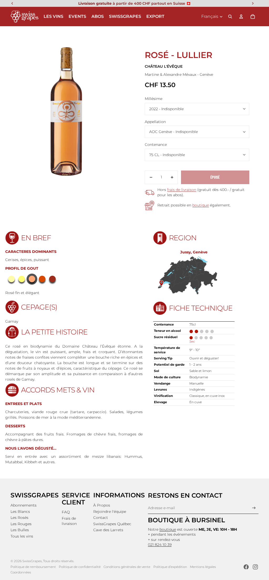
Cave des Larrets (108, 530)
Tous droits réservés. (58, 561)
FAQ (66, 512)
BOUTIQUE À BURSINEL (186, 520)
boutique (200, 205)
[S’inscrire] (253, 508)
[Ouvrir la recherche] (230, 16)
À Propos (101, 505)
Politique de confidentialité (80, 567)
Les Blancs (20, 511)
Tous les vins (22, 536)
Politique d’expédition (170, 567)
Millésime (153, 98)
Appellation (155, 121)
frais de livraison (181, 189)
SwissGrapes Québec (112, 524)
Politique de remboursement (33, 567)
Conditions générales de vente (127, 567)
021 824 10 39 (160, 544)
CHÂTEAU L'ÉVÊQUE (164, 66)
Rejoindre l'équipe (109, 511)
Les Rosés (19, 517)
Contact (100, 517)
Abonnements (24, 505)
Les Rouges (21, 524)
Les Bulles (20, 530)
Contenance (156, 144)
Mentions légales (203, 567)
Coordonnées (21, 572)
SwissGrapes (32, 561)
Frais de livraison (69, 521)
